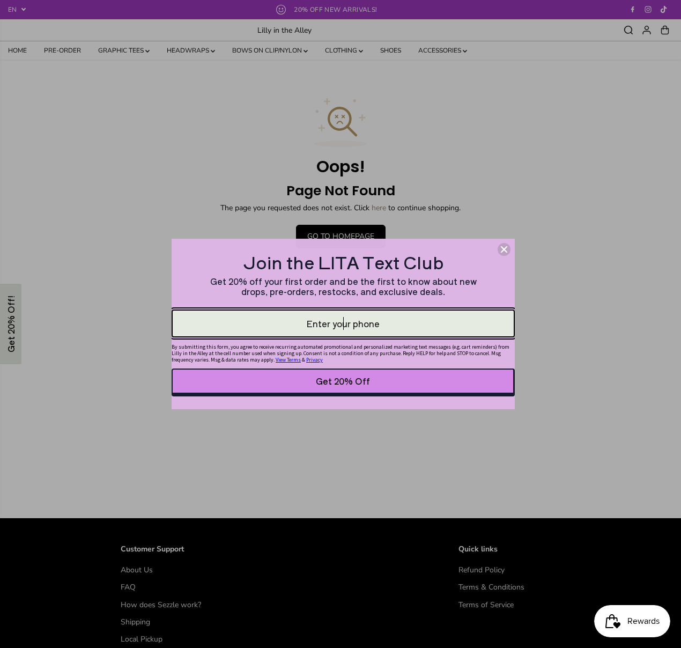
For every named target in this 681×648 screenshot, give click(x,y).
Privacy (314, 359)
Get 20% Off (343, 380)
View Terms (288, 359)
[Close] (504, 249)
